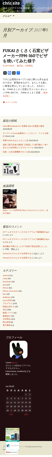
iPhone (5, 288)
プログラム (7, 303)
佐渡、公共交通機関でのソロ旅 (16, 152)
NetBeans (7, 297)
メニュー (7, 15)
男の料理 (7, 322)
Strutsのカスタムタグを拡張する (17, 253)
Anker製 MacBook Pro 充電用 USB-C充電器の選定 (23, 126)
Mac (4, 294)
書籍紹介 (7, 316)
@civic (15, 362)
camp (5, 278)
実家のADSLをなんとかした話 (15, 140)
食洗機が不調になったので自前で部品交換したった (25, 246)
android (6, 275)
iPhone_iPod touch (10, 291)
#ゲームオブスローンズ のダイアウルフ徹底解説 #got (26, 232)
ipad (4, 285)
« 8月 (11, 414)
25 (11, 410)
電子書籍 (7, 325)
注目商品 (29, 65)
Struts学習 (7, 300)
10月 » (26, 414)
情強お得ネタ (8, 306)
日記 (21, 65)
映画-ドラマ (8, 313)
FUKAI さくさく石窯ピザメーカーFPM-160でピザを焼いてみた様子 (26, 55)
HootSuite (7, 281)
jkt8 (6, 242)
